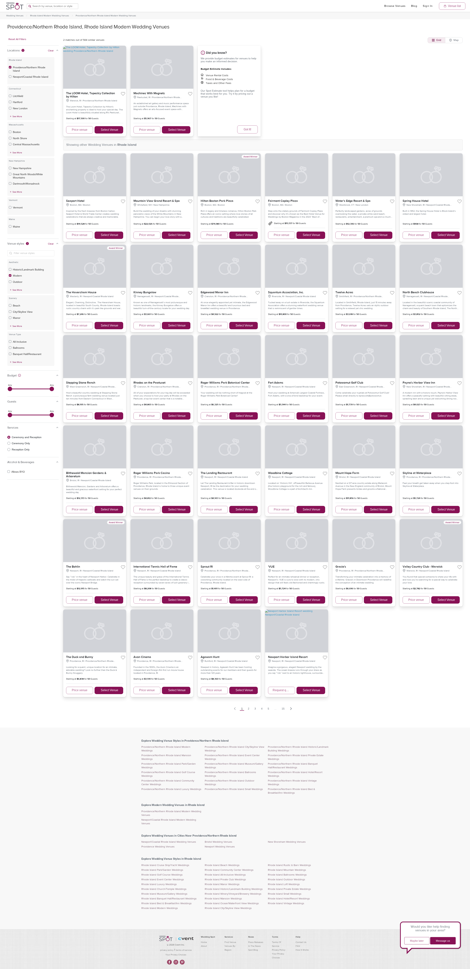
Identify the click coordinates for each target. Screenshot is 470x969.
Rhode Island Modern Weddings (159, 908)
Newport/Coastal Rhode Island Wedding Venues (168, 842)
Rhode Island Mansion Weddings (223, 898)
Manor (16, 317)
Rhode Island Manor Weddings (222, 884)
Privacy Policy (278, 949)
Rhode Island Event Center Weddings (162, 879)
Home (204, 942)
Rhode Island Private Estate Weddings (289, 889)
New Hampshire (22, 168)
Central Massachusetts (26, 144)
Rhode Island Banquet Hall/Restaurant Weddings (169, 898)
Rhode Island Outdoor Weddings (286, 879)
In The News (254, 946)
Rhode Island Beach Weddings (222, 865)
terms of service (184, 950)
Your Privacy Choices (175, 954)
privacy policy (166, 950)
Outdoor (17, 281)
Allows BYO (18, 471)
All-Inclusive (20, 341)
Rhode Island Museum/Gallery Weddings (164, 894)
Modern (17, 275)
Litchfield (18, 96)
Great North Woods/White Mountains (28, 176)
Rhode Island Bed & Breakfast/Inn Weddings (166, 903)
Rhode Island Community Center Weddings (229, 870)
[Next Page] (291, 708)
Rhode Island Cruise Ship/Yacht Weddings (165, 865)
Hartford (17, 102)
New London (20, 108)
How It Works (302, 949)
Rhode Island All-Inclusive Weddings (225, 874)
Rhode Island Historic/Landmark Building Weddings (234, 889)
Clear (51, 50)
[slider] (10, 389)
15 (283, 708)
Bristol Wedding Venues (218, 842)
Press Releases (255, 942)
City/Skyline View (22, 311)
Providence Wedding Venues (158, 846)
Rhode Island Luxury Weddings (159, 884)
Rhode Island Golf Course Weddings (162, 874)
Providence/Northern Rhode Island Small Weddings (234, 789)
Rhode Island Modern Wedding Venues (49, 15)
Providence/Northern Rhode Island (29, 69)
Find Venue (230, 942)
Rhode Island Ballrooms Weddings (287, 874)
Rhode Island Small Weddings (284, 894)
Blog (414, 6)
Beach (16, 305)
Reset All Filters (17, 39)
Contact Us (301, 942)
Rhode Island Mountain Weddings (287, 870)
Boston (17, 132)
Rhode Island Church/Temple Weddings (164, 889)
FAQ (298, 946)
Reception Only (21, 449)
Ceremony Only (21, 443)
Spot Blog (253, 949)
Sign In (428, 6)
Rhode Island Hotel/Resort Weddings (289, 898)
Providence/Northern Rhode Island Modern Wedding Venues (106, 15)
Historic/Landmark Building (28, 269)
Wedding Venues (15, 15)
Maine (16, 226)
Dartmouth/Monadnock (26, 183)
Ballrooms (18, 347)
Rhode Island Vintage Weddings (286, 903)
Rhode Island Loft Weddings (284, 884)
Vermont (18, 207)
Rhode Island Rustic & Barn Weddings (289, 865)
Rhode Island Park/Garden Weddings (162, 870)
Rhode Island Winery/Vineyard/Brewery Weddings (233, 894)
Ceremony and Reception (26, 437)
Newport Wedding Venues (220, 846)
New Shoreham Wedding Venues (287, 842)
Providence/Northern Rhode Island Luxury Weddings (171, 789)
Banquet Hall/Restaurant (27, 354)
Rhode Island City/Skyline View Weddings (228, 908)
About (204, 946)
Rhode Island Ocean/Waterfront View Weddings (232, 903)
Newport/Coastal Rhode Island (30, 76)
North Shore (20, 138)
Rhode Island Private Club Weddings (225, 879)
